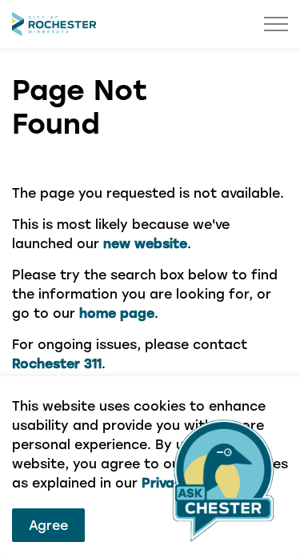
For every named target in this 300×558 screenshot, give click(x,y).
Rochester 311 (57, 363)
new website (145, 243)
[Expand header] (276, 24)
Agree (48, 524)
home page (116, 312)
